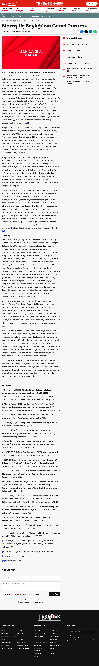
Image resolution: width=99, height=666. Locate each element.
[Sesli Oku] (77, 31)
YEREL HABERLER (6, 642)
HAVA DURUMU (54, 636)
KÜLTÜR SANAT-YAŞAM (8, 636)
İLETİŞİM (36, 656)
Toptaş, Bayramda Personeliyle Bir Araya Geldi (30, 16)
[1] (29, 123)
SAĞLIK (19, 636)
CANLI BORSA (54, 630)
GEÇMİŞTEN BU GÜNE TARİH (18, 21)
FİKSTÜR (52, 633)
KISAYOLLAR (39, 625)
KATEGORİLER (7, 625)
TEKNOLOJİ (20, 639)
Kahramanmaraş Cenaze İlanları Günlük (79, 70)
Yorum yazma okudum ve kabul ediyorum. (23, 594)
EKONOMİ (4, 633)
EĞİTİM (19, 630)
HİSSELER (37, 639)
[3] (21, 185)
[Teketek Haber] (50, 3)
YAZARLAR (53, 648)
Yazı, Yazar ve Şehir (74, 57)
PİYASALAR (37, 645)
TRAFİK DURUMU (6, 648)
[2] (26, 153)
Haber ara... (12, 3)
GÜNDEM (20, 633)
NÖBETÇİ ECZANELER (23, 648)
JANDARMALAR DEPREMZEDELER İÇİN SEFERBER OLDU (78, 76)
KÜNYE (52, 653)
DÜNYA (3, 630)
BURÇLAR (37, 630)
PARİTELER (53, 642)
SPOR (3, 639)
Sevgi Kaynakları (73, 51)
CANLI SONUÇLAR (39, 633)
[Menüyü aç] (3, 4)
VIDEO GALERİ (21, 642)
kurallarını (18, 594)
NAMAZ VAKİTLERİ (22, 645)
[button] (7, 15)
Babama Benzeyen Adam (77, 44)
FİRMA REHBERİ (38, 636)
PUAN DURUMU (54, 645)
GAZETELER (37, 653)
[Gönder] (95, 631)
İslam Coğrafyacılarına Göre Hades (78, 83)
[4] (3, 231)
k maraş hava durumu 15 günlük (79, 63)
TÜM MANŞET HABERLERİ (38, 649)
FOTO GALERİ (5, 645)
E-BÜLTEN (71, 625)
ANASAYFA (5, 21)
